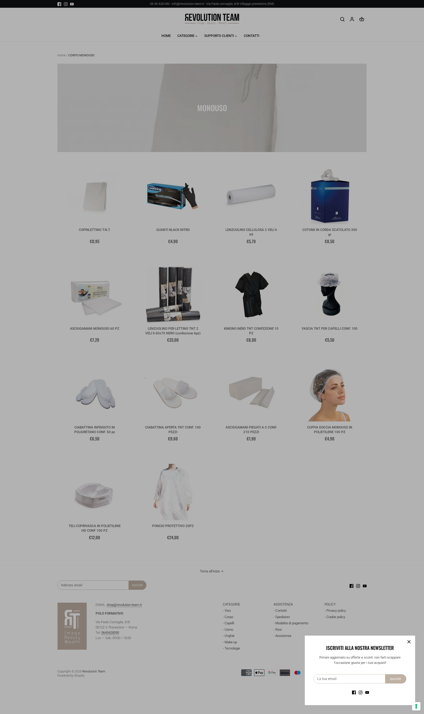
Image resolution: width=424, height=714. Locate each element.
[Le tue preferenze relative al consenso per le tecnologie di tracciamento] (416, 706)
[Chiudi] (409, 642)
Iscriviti (395, 679)
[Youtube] (367, 692)
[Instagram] (360, 692)
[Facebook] (354, 692)
